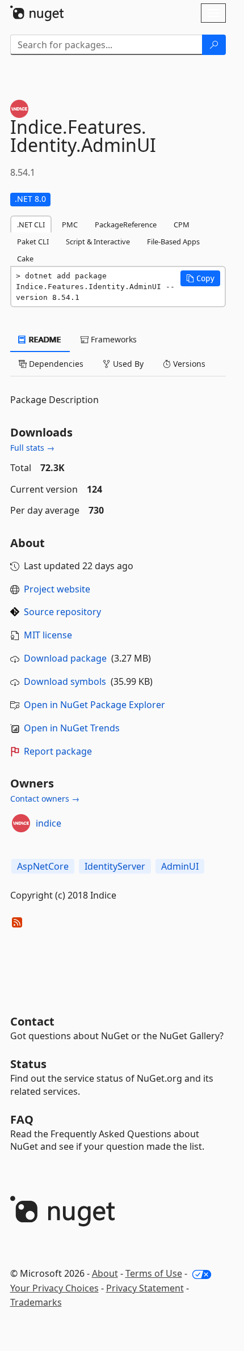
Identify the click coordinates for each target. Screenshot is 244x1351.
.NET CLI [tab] (31, 224)
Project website (57, 589)
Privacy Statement (145, 1288)
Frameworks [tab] (113, 339)
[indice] (21, 823)
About (105, 1273)
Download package (65, 658)
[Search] (214, 45)
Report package (58, 751)
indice (48, 823)
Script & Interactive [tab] (98, 241)
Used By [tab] (127, 363)
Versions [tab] (188, 363)
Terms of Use (153, 1273)
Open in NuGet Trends (72, 728)
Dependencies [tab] (55, 363)
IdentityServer (115, 866)
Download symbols (65, 681)
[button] (200, 278)
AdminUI (180, 866)
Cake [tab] (25, 258)
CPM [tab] (182, 224)
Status (28, 1064)
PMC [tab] (70, 224)
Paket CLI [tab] (33, 241)
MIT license (48, 635)
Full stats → (32, 447)
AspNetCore (43, 866)
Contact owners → (44, 798)
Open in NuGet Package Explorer (94, 704)
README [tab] (44, 339)
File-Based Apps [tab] (173, 241)
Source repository (62, 611)
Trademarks (36, 1302)
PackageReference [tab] (126, 224)
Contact (32, 1021)
